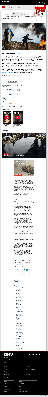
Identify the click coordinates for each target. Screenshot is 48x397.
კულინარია (21, 389)
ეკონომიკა (6, 367)
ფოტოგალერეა (7, 386)
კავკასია (27, 367)
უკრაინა (8, 75)
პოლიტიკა (6, 366)
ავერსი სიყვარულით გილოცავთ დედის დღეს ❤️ (17, 125)
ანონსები (5, 381)
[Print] (45, 20)
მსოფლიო (28, 366)
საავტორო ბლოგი (7, 383)
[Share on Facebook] (36, 20)
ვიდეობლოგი (6, 384)
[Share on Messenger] (38, 20)
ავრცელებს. (18, 53)
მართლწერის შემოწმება (23, 391)
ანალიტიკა (6, 369)
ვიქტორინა (21, 384)
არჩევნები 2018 (22, 392)
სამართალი (6, 377)
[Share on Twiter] (40, 20)
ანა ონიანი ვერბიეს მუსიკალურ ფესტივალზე (6, 125)
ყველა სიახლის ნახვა (30, 257)
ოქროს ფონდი (6, 392)
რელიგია (28, 374)
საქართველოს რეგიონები (31, 369)
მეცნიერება (21, 381)
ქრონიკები (5, 130)
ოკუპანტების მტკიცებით (7, 72)
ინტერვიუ (5, 371)
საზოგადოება (6, 374)
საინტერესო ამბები (7, 389)
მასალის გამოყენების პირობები (9, 359)
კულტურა (5, 372)
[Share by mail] (41, 20)
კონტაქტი (5, 362)
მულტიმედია (6, 109)
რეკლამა (5, 360)
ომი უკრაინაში (15, 75)
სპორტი (27, 377)
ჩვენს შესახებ (6, 357)
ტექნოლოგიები (21, 383)
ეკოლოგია (28, 372)
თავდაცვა (28, 371)
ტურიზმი (20, 386)
